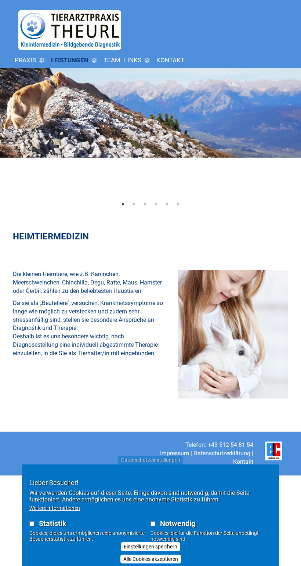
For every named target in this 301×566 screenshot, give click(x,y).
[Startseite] (70, 30)
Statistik (52, 523)
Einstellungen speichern (150, 547)
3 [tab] (145, 204)
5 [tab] (167, 204)
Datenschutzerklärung (221, 453)
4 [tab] (156, 204)
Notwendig (177, 523)
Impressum (174, 453)
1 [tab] (123, 204)
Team (112, 60)
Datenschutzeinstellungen (150, 460)
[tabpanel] (150, 140)
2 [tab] (134, 204)
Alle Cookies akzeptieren (150, 559)
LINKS (133, 60)
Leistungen (70, 60)
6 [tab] (178, 204)
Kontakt (170, 60)
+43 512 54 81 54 (230, 444)
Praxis (26, 60)
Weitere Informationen (54, 508)
